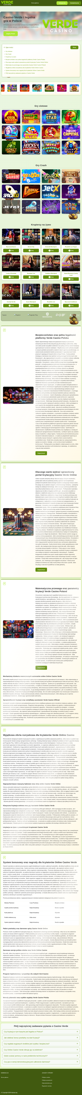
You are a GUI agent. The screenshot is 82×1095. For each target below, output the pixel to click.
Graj (15, 88)
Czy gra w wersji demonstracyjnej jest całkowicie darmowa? (27, 1062)
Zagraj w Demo (51, 134)
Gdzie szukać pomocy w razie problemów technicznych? (25, 1056)
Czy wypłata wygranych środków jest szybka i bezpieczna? (26, 1044)
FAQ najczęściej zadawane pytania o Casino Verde (20, 73)
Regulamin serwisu (47, 1086)
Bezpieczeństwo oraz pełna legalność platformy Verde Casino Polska (25, 59)
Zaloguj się (62, 3)
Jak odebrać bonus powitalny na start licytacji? (22, 1038)
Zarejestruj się (74, 3)
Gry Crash (8, 54)
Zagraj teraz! (41, 453)
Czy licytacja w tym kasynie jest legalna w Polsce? (23, 1032)
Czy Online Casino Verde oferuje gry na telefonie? (23, 1050)
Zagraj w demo (31, 119)
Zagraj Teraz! (10, 33)
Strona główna (4, 1077)
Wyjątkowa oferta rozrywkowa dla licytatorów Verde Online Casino (24, 67)
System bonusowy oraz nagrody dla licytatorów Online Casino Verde (25, 70)
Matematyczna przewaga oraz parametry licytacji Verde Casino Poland (26, 65)
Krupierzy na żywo (11, 57)
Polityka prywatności (47, 1080)
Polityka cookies (46, 1077)
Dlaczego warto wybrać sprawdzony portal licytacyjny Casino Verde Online (27, 62)
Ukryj (74, 47)
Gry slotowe (9, 51)
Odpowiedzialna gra (47, 1083)
